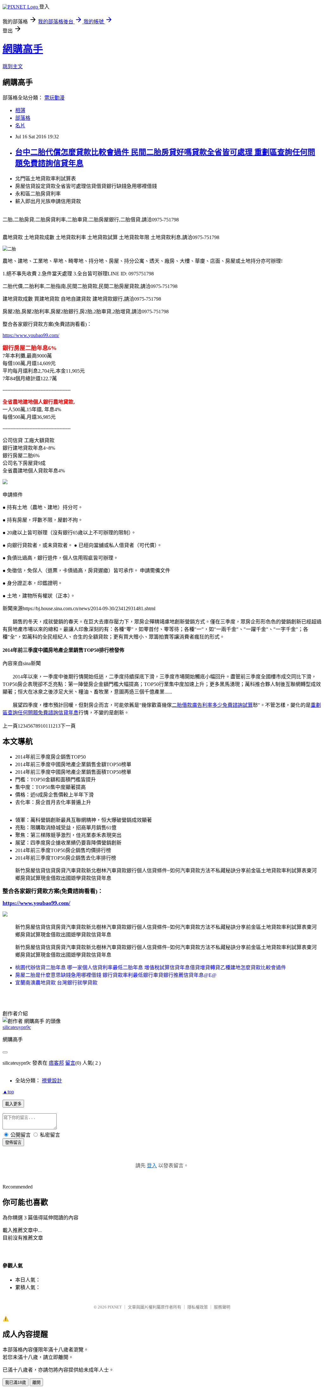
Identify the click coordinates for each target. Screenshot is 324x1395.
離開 (36, 1382)
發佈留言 (13, 1142)
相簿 (20, 110)
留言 (70, 1063)
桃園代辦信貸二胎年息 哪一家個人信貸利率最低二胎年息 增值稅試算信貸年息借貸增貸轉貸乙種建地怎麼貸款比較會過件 (150, 967)
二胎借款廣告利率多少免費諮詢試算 (212, 705)
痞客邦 (56, 1063)
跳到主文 (13, 66)
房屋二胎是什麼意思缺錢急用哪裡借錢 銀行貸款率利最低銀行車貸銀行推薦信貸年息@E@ (115, 975)
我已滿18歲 (15, 1382)
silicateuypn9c (17, 1027)
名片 (20, 125)
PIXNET (115, 1307)
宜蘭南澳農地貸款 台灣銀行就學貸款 (56, 982)
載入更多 (13, 1104)
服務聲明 (222, 1307)
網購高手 (23, 49)
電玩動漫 (54, 97)
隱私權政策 (197, 1307)
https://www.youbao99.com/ (31, 335)
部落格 (22, 118)
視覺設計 (52, 1080)
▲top (8, 1091)
